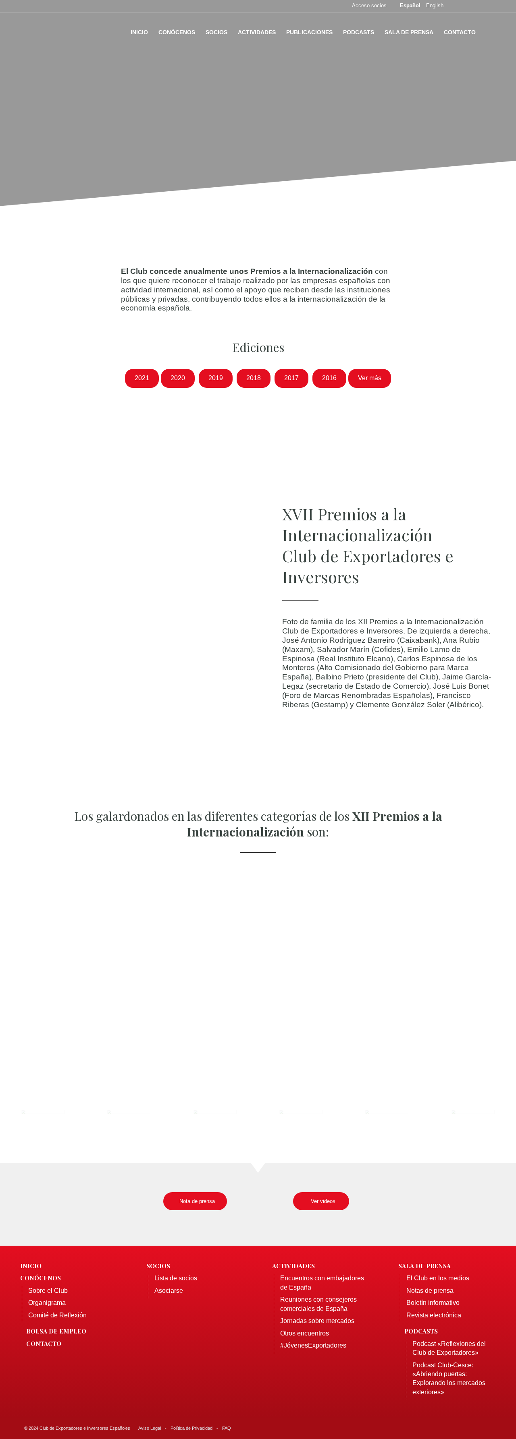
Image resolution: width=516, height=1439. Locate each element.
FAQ (226, 1428)
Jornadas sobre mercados (317, 1320)
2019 (215, 378)
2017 (291, 378)
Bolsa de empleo (56, 1331)
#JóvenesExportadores (313, 1345)
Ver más (369, 378)
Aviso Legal (149, 1428)
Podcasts (421, 1331)
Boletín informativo (433, 1302)
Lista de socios (175, 1278)
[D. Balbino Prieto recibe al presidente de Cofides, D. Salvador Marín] (387, 1125)
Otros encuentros (304, 1333)
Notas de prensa (430, 1290)
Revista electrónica (433, 1315)
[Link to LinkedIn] (478, 6)
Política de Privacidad (191, 1428)
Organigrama (47, 1302)
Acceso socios (369, 5)
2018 (253, 378)
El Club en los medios (437, 1278)
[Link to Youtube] (490, 6)
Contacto (43, 1344)
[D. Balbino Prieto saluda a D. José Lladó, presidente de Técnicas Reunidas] (473, 1125)
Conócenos (40, 1278)
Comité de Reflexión (57, 1315)
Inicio (31, 1266)
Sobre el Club (48, 1290)
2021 (142, 378)
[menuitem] (139, 32)
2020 (178, 378)
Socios (158, 1266)
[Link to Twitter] (466, 6)
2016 (329, 378)
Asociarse (168, 1290)
